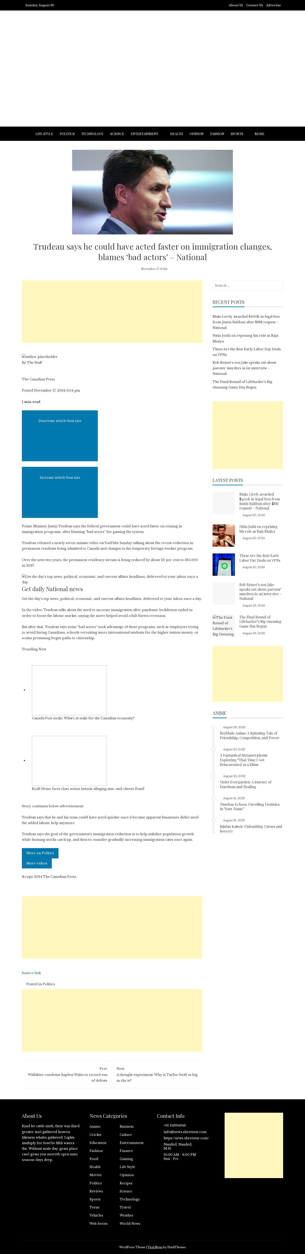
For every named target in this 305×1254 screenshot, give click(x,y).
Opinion (197, 133)
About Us (236, 5)
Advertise (273, 5)
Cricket (95, 1135)
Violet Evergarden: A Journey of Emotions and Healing (246, 784)
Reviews (96, 1191)
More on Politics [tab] (40, 853)
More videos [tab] (36, 863)
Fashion (217, 133)
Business (127, 1127)
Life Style (44, 133)
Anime (95, 1127)
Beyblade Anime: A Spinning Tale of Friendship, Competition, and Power (249, 735)
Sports (237, 133)
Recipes (126, 1183)
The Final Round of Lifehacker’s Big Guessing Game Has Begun (260, 622)
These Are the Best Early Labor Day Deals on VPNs (259, 558)
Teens (94, 1207)
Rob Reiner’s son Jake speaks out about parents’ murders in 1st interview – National (244, 368)
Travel (125, 1207)
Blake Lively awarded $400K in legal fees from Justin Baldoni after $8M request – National (246, 322)
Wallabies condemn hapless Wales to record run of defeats (67, 1074)
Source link (31, 973)
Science (117, 133)
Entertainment (144, 133)
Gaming (126, 1159)
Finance (126, 1151)
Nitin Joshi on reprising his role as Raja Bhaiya (258, 529)
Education (98, 1143)
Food (94, 1159)
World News (130, 1224)
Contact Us (254, 5)
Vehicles (96, 1215)
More (259, 133)
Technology (92, 133)
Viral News (155, 1247)
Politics (67, 133)
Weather (127, 1215)
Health (176, 133)
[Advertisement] (152, 79)
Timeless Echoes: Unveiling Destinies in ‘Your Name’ (250, 806)
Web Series (99, 1224)
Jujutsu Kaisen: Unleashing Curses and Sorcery (251, 828)
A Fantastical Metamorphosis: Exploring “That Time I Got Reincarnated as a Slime (244, 760)
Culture (126, 1135)
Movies (96, 1175)
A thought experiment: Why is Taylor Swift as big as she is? (157, 1074)
